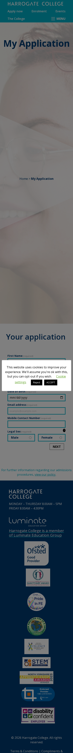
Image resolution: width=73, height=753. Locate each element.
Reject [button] (36, 382)
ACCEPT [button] (50, 382)
